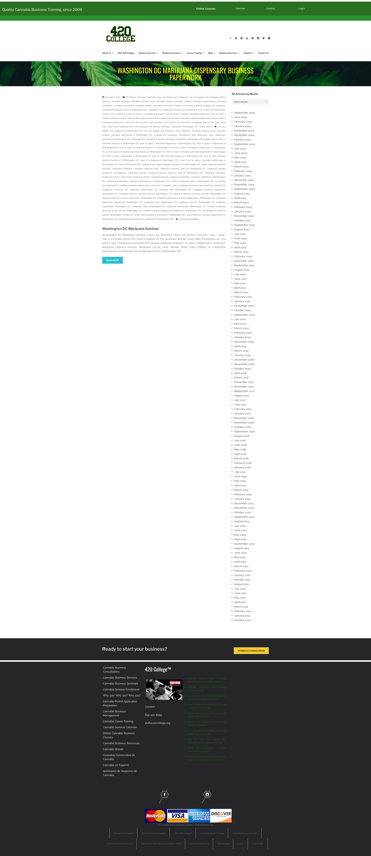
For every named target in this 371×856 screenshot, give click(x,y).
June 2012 (240, 552)
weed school (205, 126)
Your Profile (258, 843)
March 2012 (241, 566)
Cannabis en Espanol (116, 765)
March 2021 (241, 292)
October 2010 (242, 620)
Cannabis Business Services (120, 677)
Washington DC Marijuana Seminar (130, 229)
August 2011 (241, 584)
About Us (106, 53)
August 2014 (241, 521)
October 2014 (242, 512)
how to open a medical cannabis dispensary (187, 114)
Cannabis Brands (113, 749)
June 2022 (240, 238)
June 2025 (240, 117)
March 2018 (241, 377)
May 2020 (240, 323)
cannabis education (124, 105)
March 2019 (241, 350)
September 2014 (244, 516)
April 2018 (240, 373)
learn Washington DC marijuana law (137, 164)
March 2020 (241, 328)
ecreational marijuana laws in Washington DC (125, 110)
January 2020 (242, 337)
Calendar (240, 8)
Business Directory (228, 53)
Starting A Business (171, 126)
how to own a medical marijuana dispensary (189, 118)
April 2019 (240, 346)
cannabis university (162, 105)
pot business (141, 126)
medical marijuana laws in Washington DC (192, 181)
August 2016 (241, 435)
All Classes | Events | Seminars (141, 97)
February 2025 (243, 121)
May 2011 (239, 597)
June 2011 (240, 593)
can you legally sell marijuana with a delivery (167, 131)
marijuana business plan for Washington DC (183, 168)
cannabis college (183, 101)
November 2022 (244, 215)
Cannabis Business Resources (121, 743)
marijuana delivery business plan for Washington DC (175, 173)
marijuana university (179, 177)
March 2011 (241, 606)
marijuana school (141, 177)
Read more (112, 260)
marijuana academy (122, 168)
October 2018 (242, 368)
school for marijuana (161, 185)
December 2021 (244, 260)
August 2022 (242, 229)
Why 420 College (126, 53)
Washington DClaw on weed (124, 215)
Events (176, 110)
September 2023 (244, 188)
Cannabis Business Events (245, 833)
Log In (241, 843)
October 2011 (242, 579)
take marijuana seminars (185, 185)
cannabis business (120, 101)
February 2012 (243, 570)
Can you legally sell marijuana (173, 97)
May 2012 (240, 557)
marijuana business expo (146, 168)
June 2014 (240, 530)
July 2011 (239, 588)
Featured (160, 139)
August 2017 (241, 395)
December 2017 (244, 382)
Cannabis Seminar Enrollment (121, 689)
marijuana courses (137, 173)
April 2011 (240, 602)
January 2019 (242, 355)
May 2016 (240, 449)
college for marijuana (214, 105)
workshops (124, 219)
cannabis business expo (143, 101)
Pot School (154, 126)
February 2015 (243, 494)
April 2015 (240, 485)
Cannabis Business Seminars (120, 683)
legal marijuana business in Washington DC (178, 164)
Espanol (247, 53)
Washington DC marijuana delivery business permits (182, 194)
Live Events (170, 122)
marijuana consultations (114, 173)
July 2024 (240, 148)
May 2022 (240, 242)
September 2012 (244, 543)
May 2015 (240, 480)
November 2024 (244, 135)
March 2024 (241, 166)
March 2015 (241, 489)
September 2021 (244, 265)
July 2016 (240, 440)
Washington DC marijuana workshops (168, 206)
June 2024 (240, 153)
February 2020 (243, 332)
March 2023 (241, 202)
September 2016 (244, 431)
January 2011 (242, 615)
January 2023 (242, 211)
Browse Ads (223, 843)
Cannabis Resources (199, 843)
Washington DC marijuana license (179, 202)
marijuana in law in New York (116, 177)
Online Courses (205, 8)
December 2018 (244, 359)
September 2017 (244, 391)
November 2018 (244, 364)
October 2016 (242, 427)
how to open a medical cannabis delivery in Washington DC (136, 152)
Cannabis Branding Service (119, 843)
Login (302, 8)
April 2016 (240, 453)
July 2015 (240, 471)
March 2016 (241, 458)
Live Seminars (184, 122)
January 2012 (242, 575)
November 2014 (244, 507)
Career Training (194, 53)
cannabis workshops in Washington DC (131, 135)
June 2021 (240, 278)
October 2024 (242, 139)
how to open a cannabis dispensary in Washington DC (167, 143)
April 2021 (240, 287)
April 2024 (240, 162)
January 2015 (242, 498)
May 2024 (240, 157)
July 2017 (240, 400)
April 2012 (240, 561)
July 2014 (240, 525)
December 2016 (244, 418)
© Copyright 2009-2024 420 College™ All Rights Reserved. (185, 824)
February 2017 (243, 409)
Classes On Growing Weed (188, 105)
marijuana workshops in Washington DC (149, 181)
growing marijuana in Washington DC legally (188, 139)
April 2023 (240, 197)
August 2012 (241, 548)
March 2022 (241, 251)
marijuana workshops (117, 181)
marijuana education (214, 173)
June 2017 (240, 404)
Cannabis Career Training (118, 721)
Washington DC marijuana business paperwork (200, 189)
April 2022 (240, 247)
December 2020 (244, 305)
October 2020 (242, 310)
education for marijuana (160, 110)
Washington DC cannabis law (157, 189)
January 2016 (242, 467)
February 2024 (243, 171)
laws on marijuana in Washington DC (159, 160)
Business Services (147, 53)
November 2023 (244, 184)
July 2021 (240, 274)
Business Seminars (171, 53)
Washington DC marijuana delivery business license (128, 194)
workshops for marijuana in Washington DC (152, 219)
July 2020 (240, 319)
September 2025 (244, 112)
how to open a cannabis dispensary (146, 114)
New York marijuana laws (121, 126)
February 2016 (243, 462)
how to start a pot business (149, 122)
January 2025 (242, 126)
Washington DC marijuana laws (143, 202)
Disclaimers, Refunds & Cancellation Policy (161, 843)
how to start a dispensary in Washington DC (128, 156)
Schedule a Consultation (251, 651)
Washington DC (190, 126)
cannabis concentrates (204, 101)
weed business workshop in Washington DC (163, 215)
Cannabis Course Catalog (154, 833)
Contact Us (263, 53)
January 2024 (242, 175)
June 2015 (240, 476)
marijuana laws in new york (206, 122)
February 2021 (243, 296)
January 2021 (242, 301)
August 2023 (242, 193)
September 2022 (244, 224)
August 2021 (241, 269)
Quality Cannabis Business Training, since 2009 (42, 9)
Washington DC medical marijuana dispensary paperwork (155, 210)
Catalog (270, 8)
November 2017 (244, 386)
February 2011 (242, 611)
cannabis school (143, 105)
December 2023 (244, 180)
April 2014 (240, 539)
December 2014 (244, 503)
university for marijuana (126, 189)
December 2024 (244, 130)
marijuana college (216, 168)
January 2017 (242, 413)
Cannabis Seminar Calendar (120, 727)
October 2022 (242, 220)
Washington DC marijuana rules (131, 206)
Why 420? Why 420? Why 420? (122, 695)
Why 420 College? (183, 833)
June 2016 (240, 444)
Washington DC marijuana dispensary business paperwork (170, 198)
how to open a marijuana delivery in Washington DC (145, 147)
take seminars (206, 185)
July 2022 (240, 233)
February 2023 (243, 206)
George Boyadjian (190, 219)
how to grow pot (118, 114)
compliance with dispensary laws (196, 135)
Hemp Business (189, 110)
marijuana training (160, 177)
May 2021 (240, 283)
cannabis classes (164, 101)
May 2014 (240, 534)
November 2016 (244, 422)
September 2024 (244, 144)
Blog (210, 53)
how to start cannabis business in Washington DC (177, 156)
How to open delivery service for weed (146, 118)
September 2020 (244, 314)
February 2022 (243, 256)
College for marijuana (165, 135)
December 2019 (244, 341)
